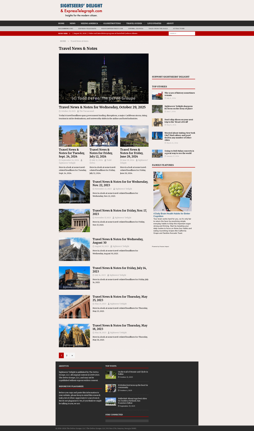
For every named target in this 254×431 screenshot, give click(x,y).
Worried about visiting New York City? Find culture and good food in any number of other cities (180, 136)
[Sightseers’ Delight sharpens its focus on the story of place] (157, 109)
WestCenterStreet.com (112, 28)
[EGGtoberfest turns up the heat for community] (110, 388)
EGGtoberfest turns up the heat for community (133, 386)
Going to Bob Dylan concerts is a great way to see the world (179, 152)
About (170, 23)
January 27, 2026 (173, 156)
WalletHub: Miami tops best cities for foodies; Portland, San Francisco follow (132, 400)
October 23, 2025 (126, 377)
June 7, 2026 (171, 111)
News (72, 23)
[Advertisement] (173, 55)
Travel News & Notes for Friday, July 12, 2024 (101, 153)
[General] (74, 191)
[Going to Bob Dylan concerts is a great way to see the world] (157, 154)
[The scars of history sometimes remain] (157, 96)
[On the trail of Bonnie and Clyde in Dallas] (110, 375)
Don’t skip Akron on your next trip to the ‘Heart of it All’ (179, 120)
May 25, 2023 (100, 304)
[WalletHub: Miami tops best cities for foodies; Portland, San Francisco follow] (110, 401)
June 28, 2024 (128, 160)
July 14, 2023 (100, 275)
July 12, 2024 (97, 160)
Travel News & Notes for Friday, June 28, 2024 (131, 153)
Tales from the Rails (158, 28)
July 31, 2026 (171, 98)
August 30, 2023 (102, 246)
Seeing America (89, 23)
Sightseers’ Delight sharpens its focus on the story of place (179, 107)
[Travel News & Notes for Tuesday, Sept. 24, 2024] (73, 136)
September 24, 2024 (70, 160)
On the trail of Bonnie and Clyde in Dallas (133, 373)
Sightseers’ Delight (67, 163)
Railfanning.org (65, 28)
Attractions (179, 28)
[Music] (74, 249)
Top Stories (159, 86)
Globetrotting (112, 23)
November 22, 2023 (103, 189)
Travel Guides (134, 23)
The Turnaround (86, 111)
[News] (74, 220)
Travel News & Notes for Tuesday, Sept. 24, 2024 (72, 153)
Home (61, 23)
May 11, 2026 (171, 125)
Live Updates (154, 23)
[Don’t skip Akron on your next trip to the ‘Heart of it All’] (157, 122)
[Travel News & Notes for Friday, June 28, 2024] (134, 136)
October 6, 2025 (126, 390)
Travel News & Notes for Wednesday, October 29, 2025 (102, 107)
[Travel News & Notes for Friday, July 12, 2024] (104, 136)
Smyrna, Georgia (135, 28)
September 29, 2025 (127, 406)
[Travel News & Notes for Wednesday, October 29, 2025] (104, 79)
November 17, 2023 (103, 218)
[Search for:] (182, 33)
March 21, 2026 (172, 143)
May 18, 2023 (100, 333)
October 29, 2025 (68, 111)
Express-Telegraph (87, 28)
